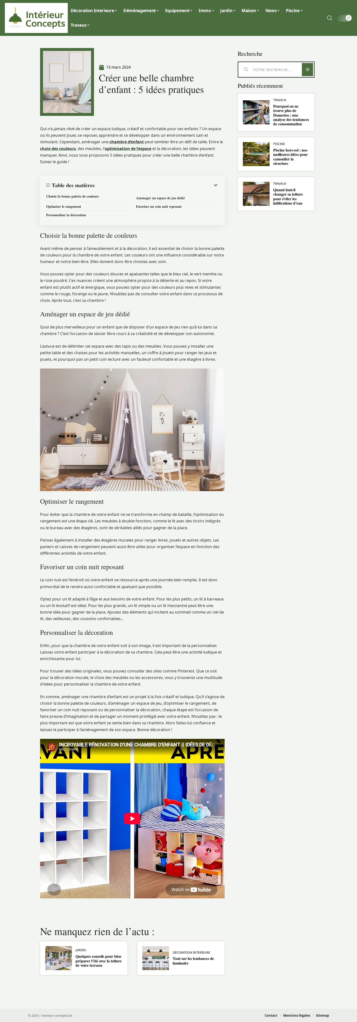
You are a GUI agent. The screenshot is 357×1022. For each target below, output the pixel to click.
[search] (329, 18)
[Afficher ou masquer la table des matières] (157, 185)
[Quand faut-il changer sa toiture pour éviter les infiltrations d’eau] (256, 194)
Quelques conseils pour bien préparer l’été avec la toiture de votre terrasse (99, 960)
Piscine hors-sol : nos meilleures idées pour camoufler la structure (290, 156)
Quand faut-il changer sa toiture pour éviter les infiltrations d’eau (288, 196)
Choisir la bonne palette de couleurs (72, 196)
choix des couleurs (58, 148)
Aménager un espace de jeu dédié (160, 197)
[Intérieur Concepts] (37, 17)
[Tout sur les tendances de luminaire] (155, 958)
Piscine (279, 143)
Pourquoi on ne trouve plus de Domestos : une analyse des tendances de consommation (291, 115)
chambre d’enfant (127, 141)
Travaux (279, 100)
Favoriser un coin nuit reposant (159, 206)
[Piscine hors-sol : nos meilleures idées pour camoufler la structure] (256, 154)
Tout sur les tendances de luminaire (193, 961)
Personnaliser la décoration (66, 214)
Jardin (81, 950)
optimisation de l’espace (128, 148)
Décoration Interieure (191, 952)
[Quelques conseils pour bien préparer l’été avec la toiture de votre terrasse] (58, 958)
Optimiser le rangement (63, 206)
